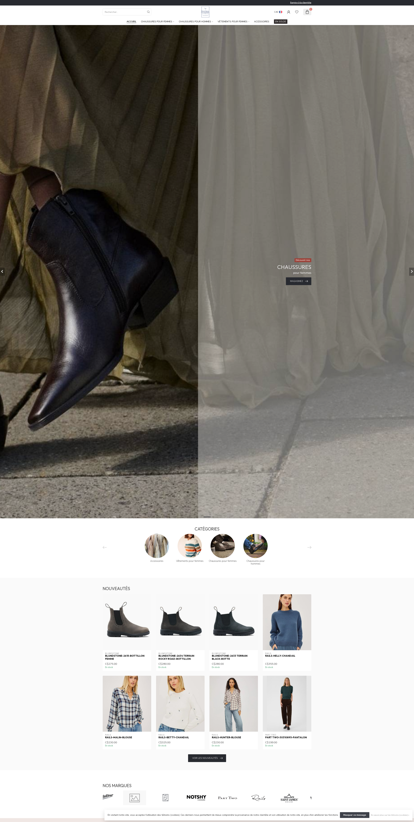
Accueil (131, 21)
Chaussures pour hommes (195, 21)
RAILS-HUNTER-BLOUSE (226, 737)
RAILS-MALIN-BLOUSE (118, 737)
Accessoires (261, 21)
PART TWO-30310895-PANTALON (286, 737)
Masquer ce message (354, 815)
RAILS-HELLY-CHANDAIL (280, 655)
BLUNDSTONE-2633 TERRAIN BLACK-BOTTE (229, 657)
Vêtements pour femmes (232, 21)
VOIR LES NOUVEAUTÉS (205, 758)
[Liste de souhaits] (296, 12)
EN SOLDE (280, 21)
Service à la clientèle (300, 2)
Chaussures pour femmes (156, 21)
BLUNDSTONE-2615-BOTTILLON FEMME (124, 657)
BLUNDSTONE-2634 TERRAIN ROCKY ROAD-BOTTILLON (176, 657)
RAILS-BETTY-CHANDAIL (173, 737)
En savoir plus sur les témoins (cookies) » (390, 815)
